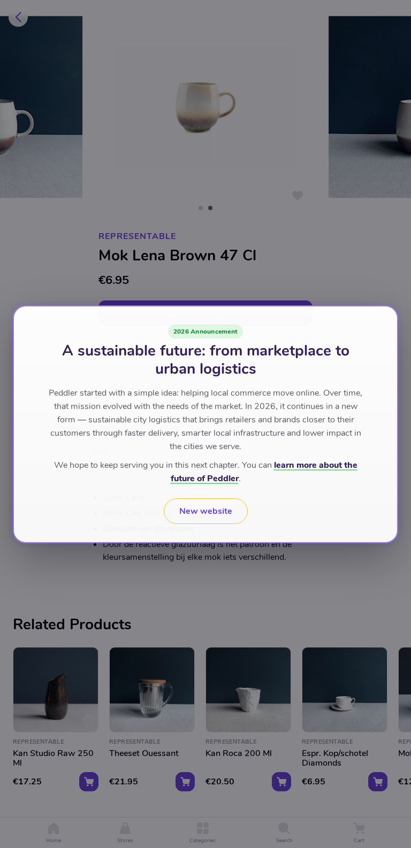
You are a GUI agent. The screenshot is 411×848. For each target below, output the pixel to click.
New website (205, 511)
